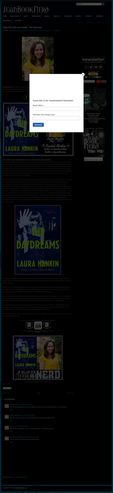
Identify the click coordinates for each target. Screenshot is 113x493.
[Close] (83, 74)
